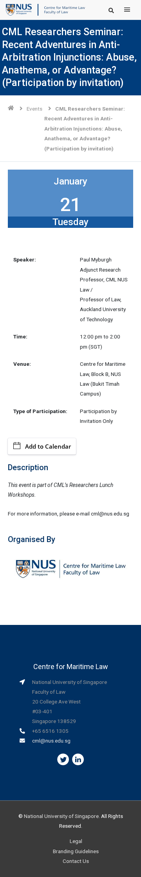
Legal (76, 841)
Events (34, 109)
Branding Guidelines (76, 851)
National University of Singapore (61, 816)
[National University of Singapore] (19, 9)
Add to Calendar (48, 446)
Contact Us (76, 861)
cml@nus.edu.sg (51, 740)
